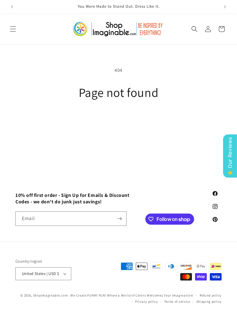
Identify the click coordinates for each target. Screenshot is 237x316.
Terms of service (177, 301)
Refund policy (211, 295)
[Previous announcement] (12, 7)
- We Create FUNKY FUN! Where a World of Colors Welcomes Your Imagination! (131, 295)
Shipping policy (209, 301)
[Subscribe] (119, 218)
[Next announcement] (225, 7)
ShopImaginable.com (50, 295)
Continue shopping (118, 120)
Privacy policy (146, 301)
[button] (13, 29)
